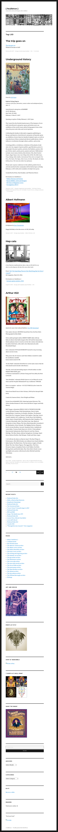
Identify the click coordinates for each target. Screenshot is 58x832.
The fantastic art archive (14, 555)
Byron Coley (26, 460)
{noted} (20, 51)
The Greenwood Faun (13, 506)
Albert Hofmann (15, 199)
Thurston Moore (30, 189)
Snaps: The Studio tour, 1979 (15, 514)
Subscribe (25, 750)
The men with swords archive (15, 563)
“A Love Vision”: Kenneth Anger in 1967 (18, 508)
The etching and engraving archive (17, 553)
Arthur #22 (12, 292)
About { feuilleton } (12, 539)
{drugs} (17, 51)
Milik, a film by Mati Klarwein (15, 500)
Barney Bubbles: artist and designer (17, 180)
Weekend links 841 (12, 516)
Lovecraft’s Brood (12, 520)
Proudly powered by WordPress (20, 827)
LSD (31, 51)
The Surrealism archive (14, 573)
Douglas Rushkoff (33, 460)
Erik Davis (39, 460)
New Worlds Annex (12, 543)
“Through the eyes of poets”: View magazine (19, 526)
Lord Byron (31, 462)
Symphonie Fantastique (14, 502)
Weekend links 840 (12, 522)
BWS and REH (11, 512)
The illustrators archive (14, 559)
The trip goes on (15, 41)
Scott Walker (40, 462)
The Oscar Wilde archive (14, 565)
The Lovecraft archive (13, 561)
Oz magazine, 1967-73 (12, 184)
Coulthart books (11, 541)
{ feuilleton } (12, 8)
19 (20, 472)
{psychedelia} (26, 51)
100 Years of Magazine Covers (15, 182)
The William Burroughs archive (16, 575)
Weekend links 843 (12, 504)
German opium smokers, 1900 (15, 281)
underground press (39, 189)
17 (13, 472)
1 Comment (36, 51)
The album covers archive (14, 547)
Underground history (18, 59)
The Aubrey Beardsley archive (15, 549)
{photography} (21, 284)
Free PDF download (33, 328)
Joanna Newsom (25, 462)
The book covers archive (14, 551)
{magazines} (21, 188)
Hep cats (11, 241)
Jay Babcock (18, 462)
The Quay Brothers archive (14, 569)
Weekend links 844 (12, 498)
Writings (9, 577)
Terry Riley (8, 463)
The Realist (23, 189)
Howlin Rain (11, 462)
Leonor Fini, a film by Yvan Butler (16, 518)
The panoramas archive (14, 567)
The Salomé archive (12, 571)
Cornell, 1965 (10, 524)
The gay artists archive (13, 557)
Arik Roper (13, 97)
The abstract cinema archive (15, 545)
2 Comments (10, 191)
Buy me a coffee (10, 792)
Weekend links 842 (12, 510)
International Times (14, 189)
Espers (7, 462)
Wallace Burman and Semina (15, 178)
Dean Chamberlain (19, 225)
